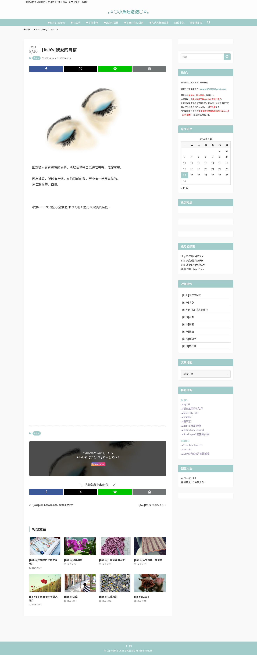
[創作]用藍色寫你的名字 (195, 309)
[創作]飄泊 (188, 331)
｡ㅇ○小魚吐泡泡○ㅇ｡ (128, 11)
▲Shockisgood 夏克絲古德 (195, 434)
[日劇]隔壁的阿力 (191, 295)
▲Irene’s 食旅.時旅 (191, 425)
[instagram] (130, 645)
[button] (46, 69)
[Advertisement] (98, 249)
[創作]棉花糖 (189, 346)
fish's (36, 58)
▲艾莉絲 (186, 417)
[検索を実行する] (227, 56)
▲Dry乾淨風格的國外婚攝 (195, 453)
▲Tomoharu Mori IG (191, 445)
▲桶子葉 (186, 421)
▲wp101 (185, 404)
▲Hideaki (186, 449)
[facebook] (126, 645)
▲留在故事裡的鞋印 (192, 408)
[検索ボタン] (208, 22)
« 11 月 (184, 188)
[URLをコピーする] (149, 69)
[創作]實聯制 (189, 339)
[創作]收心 (188, 302)
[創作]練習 (188, 324)
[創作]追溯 (188, 317)
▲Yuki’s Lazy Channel (192, 430)
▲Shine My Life (189, 413)
